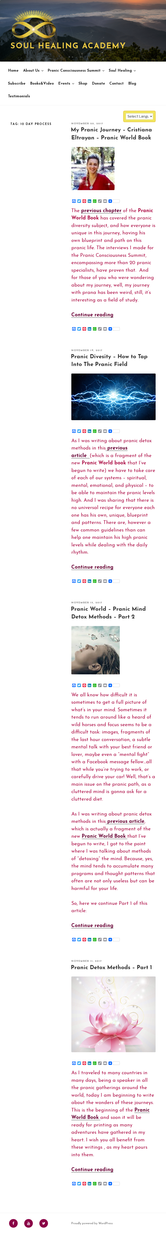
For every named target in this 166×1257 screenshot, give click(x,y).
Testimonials (19, 96)
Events (64, 83)
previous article (125, 821)
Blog (132, 83)
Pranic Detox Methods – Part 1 (111, 968)
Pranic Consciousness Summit (74, 71)
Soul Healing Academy (68, 46)
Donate (98, 83)
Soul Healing (120, 71)
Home (13, 71)
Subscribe (17, 83)
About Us (31, 71)
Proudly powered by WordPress (92, 1223)
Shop (82, 83)
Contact (116, 83)
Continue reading (92, 315)
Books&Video (42, 83)
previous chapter (101, 210)
